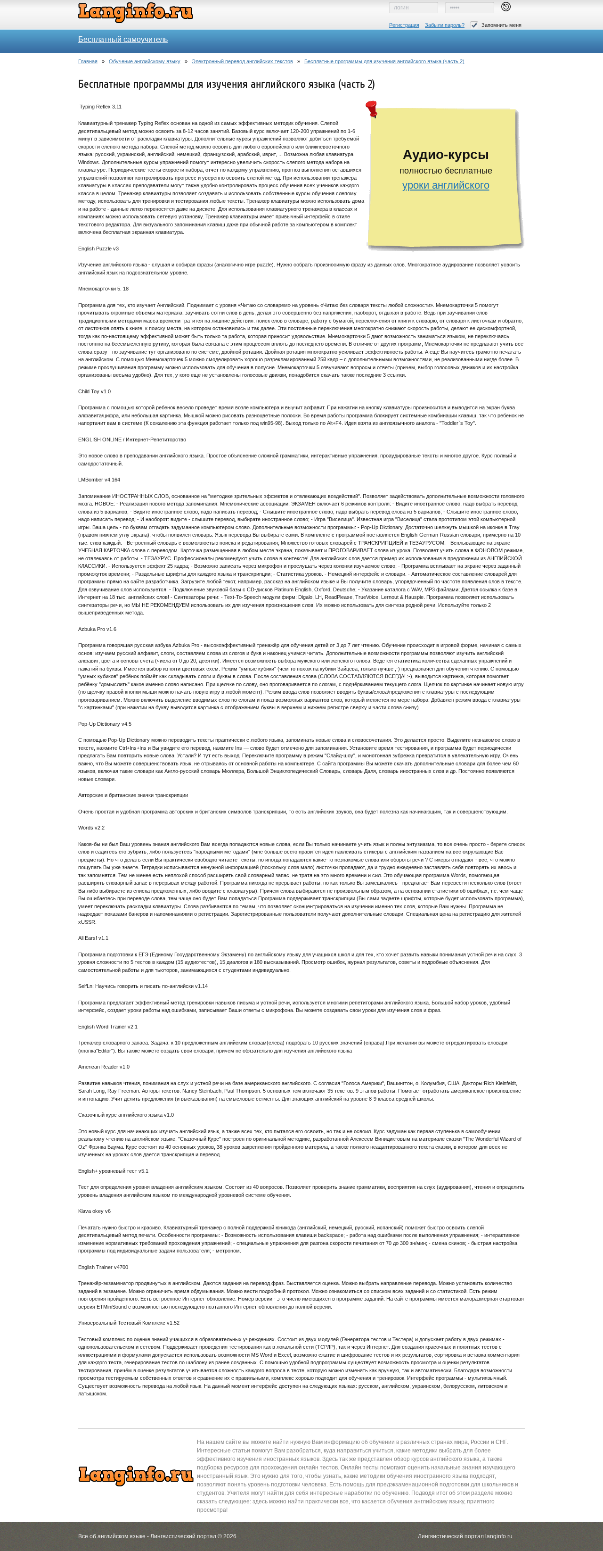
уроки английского (445, 185)
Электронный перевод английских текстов (242, 61)
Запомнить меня (501, 25)
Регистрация (404, 25)
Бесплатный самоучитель (123, 39)
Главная (88, 61)
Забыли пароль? (444, 25)
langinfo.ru (499, 1536)
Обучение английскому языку (144, 61)
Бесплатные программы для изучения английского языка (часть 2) (384, 61)
